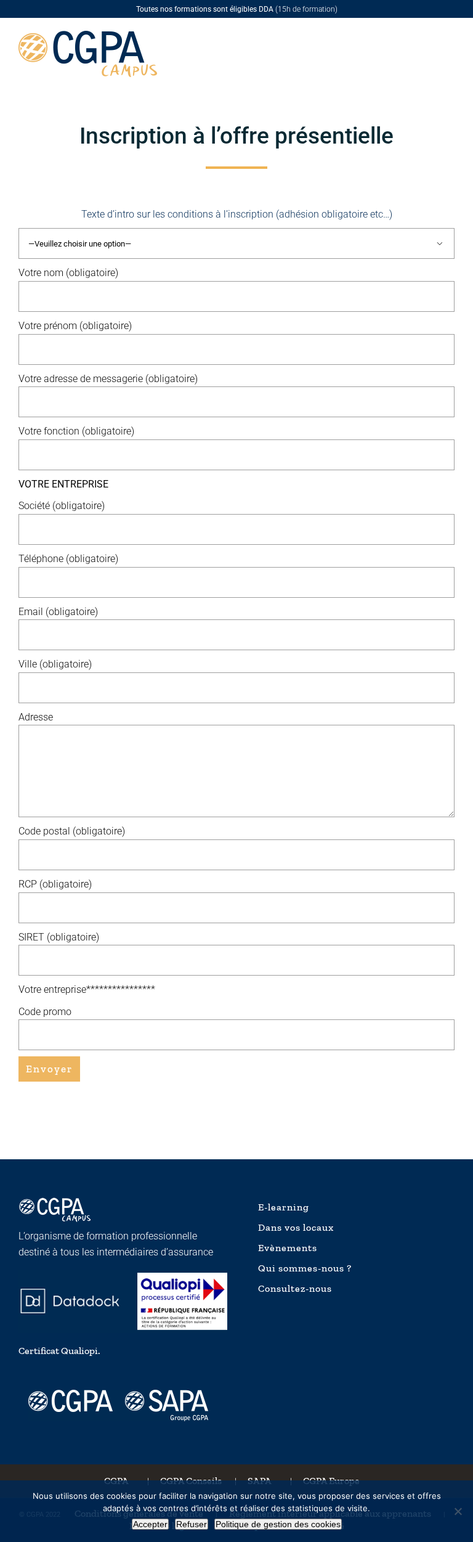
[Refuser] (457, 1511)
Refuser (191, 1524)
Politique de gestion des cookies (278, 1524)
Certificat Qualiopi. (59, 1350)
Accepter (150, 1524)
